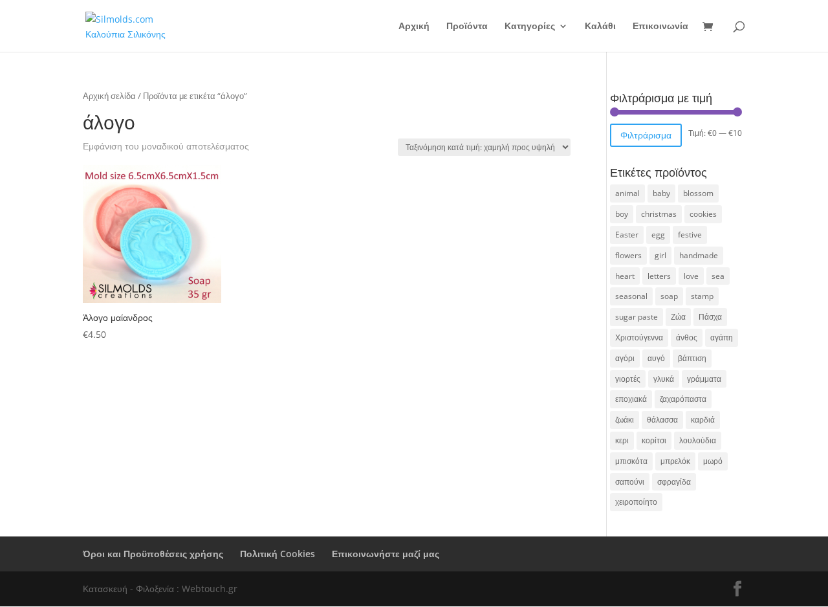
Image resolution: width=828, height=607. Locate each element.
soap (669, 296)
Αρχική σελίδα (109, 96)
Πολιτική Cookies (277, 553)
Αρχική (414, 26)
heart (625, 275)
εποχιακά (631, 398)
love (691, 275)
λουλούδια (697, 440)
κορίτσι (654, 440)
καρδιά (703, 419)
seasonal (631, 296)
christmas (659, 213)
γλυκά (663, 378)
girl (660, 255)
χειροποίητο (636, 501)
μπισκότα (631, 461)
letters (659, 275)
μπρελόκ (675, 461)
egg (658, 234)
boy (621, 213)
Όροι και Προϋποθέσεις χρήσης (153, 553)
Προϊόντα (467, 26)
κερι (622, 440)
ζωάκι (624, 419)
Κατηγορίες (530, 26)
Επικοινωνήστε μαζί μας (385, 553)
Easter (626, 234)
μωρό (713, 461)
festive (690, 234)
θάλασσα (662, 419)
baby (661, 193)
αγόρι (625, 358)
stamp (702, 296)
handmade (698, 255)
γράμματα (704, 378)
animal (627, 193)
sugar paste (636, 316)
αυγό (656, 358)
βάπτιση (692, 358)
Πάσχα (710, 316)
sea (718, 275)
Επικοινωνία (660, 26)
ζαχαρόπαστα (683, 398)
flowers (628, 255)
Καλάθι (600, 26)
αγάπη (721, 337)
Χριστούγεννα (639, 337)
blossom (698, 193)
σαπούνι (629, 481)
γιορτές (627, 378)
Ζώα (678, 316)
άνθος (686, 337)
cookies (703, 213)
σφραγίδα (674, 481)
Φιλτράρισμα (645, 135)
